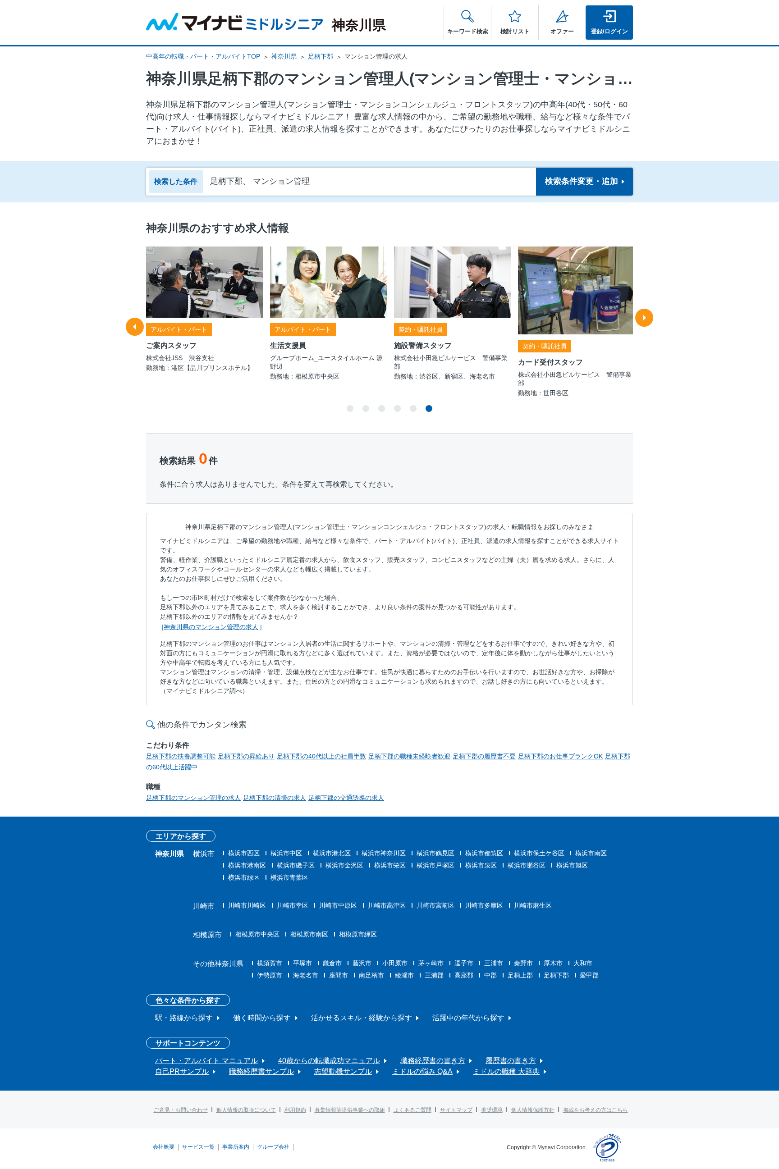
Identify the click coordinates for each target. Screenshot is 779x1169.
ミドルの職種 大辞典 (506, 1071)
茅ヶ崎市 (431, 963)
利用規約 (295, 1110)
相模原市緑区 (358, 934)
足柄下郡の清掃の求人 (274, 797)
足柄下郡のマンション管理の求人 (193, 797)
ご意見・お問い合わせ (181, 1110)
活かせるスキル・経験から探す (361, 1018)
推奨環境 (492, 1110)
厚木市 (553, 963)
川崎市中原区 (338, 905)
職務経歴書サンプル (261, 1071)
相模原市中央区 (257, 934)
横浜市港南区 (247, 865)
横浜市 (204, 854)
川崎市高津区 (387, 905)
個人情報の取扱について (246, 1110)
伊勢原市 (269, 975)
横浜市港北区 (332, 853)
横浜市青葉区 (289, 877)
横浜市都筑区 (484, 853)
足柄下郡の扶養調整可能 (180, 756)
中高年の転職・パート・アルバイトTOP (203, 56)
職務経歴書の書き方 (432, 1060)
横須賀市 (269, 963)
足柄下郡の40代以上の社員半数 (321, 756)
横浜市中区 (286, 853)
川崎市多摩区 (484, 905)
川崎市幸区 (292, 905)
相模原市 (207, 935)
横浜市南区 (591, 853)
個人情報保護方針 (532, 1110)
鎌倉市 (332, 963)
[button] (350, 408)
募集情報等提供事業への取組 (350, 1110)
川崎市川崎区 (247, 905)
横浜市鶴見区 (435, 853)
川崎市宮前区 (435, 905)
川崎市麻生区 (533, 905)
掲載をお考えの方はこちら (595, 1110)
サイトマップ (456, 1110)
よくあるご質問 (412, 1110)
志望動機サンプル (343, 1071)
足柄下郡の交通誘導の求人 (346, 797)
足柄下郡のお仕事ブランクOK (560, 756)
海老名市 (305, 975)
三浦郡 (434, 975)
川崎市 (204, 906)
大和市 (582, 963)
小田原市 (395, 963)
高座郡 (463, 975)
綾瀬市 (404, 975)
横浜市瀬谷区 (526, 865)
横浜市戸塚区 (435, 865)
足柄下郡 (320, 56)
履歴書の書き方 (511, 1060)
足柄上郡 (520, 975)
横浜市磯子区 (296, 865)
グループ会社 (273, 1147)
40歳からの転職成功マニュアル (329, 1060)
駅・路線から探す (184, 1018)
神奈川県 (284, 56)
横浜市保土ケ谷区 (539, 853)
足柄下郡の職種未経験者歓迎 (409, 756)
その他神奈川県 (218, 964)
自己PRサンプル (182, 1071)
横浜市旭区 (572, 865)
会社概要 (163, 1147)
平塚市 (302, 963)
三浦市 (493, 963)
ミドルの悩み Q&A (422, 1071)
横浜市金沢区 (344, 865)
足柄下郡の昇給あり (246, 756)
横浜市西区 (244, 853)
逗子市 (463, 963)
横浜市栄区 (390, 865)
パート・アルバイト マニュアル (206, 1060)
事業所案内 (235, 1147)
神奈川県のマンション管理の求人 (211, 626)
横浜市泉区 (481, 865)
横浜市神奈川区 (384, 853)
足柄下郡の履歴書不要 (484, 756)
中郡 (490, 975)
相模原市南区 (309, 934)
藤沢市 (362, 963)
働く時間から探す (262, 1018)
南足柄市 (371, 975)
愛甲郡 (589, 975)
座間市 (338, 975)
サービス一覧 (198, 1147)
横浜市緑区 (244, 877)
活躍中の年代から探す (468, 1018)
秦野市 (523, 963)
